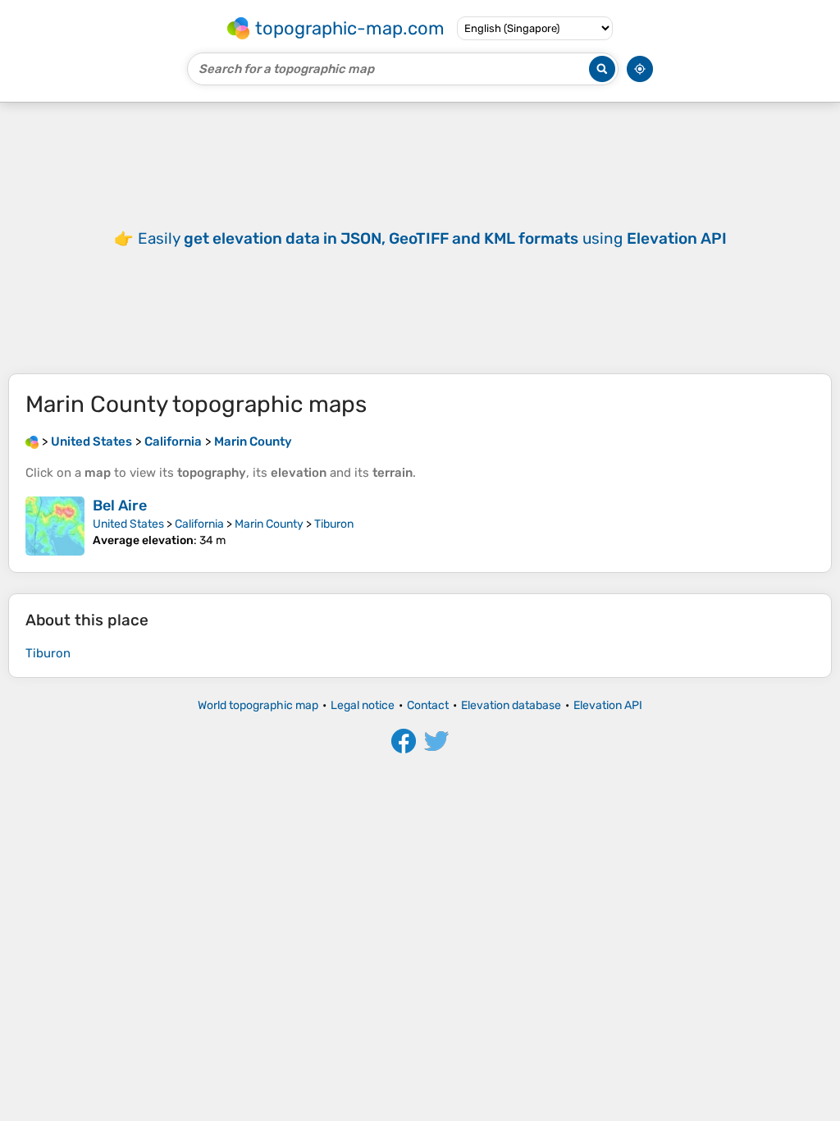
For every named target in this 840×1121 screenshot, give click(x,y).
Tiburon (334, 524)
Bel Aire (120, 505)
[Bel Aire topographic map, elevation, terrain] (54, 526)
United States (128, 524)
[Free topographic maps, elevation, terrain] (32, 441)
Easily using (432, 238)
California (199, 524)
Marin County (269, 524)
